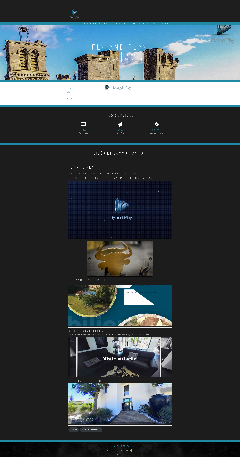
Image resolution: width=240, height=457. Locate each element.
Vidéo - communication (106, 57)
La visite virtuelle (165, 23)
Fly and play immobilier (88, 23)
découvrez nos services (91, 430)
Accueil (74, 23)
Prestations (136, 23)
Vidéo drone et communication (109, 23)
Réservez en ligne (149, 23)
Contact (125, 23)
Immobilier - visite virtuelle (134, 57)
